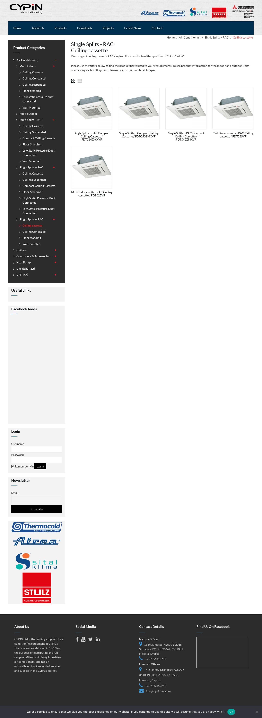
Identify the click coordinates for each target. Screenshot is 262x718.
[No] (257, 712)
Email (14, 492)
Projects (108, 28)
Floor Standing (32, 90)
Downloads (84, 28)
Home (17, 28)
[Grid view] (73, 80)
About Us (38, 28)
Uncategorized (25, 268)
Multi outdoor (28, 113)
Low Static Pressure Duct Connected (38, 153)
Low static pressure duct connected (38, 99)
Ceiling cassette (32, 225)
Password (17, 454)
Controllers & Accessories (33, 256)
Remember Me (24, 466)
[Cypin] (26, 8)
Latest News (132, 28)
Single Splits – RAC (217, 37)
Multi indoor (27, 66)
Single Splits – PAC (31, 167)
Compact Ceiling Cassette (39, 138)
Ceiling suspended (34, 84)
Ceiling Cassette (33, 72)
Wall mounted (31, 244)
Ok (231, 711)
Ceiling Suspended (34, 132)
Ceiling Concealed (34, 78)
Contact (157, 28)
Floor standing (32, 237)
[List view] (80, 80)
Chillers (21, 250)
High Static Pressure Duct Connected (39, 200)
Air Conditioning (189, 37)
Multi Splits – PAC (31, 119)
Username (17, 444)
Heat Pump (23, 262)
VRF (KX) (22, 274)
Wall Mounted (32, 107)
